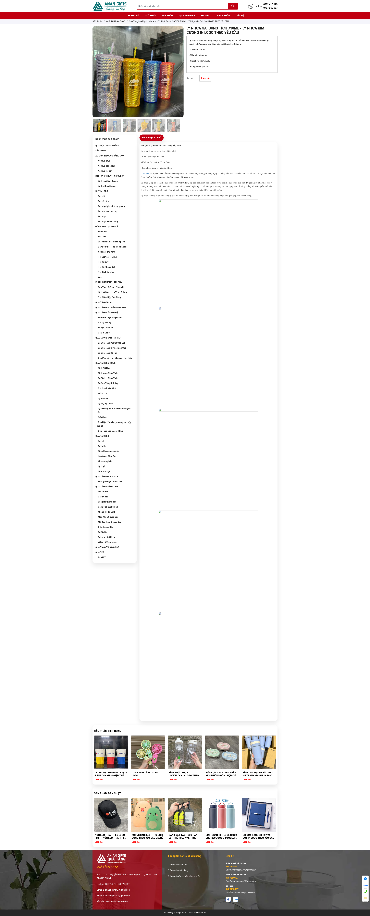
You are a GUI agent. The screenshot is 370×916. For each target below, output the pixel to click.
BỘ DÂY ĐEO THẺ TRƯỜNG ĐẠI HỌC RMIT (220, 836)
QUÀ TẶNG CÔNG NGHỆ (106, 312)
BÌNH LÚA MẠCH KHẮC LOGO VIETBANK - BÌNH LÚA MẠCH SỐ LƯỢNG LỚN (184, 774)
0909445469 (231, 889)
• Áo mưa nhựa (103, 161)
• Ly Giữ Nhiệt (103, 398)
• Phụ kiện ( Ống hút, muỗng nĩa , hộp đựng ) (114, 424)
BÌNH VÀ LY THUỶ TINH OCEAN (109, 176)
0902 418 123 (270, 4)
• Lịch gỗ (101, 466)
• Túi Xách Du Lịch (105, 272)
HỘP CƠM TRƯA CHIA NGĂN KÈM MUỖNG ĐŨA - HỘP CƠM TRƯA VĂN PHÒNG (148, 774)
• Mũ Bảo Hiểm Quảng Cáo (109, 522)
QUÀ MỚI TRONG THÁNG (107, 145)
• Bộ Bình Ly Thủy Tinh (107, 378)
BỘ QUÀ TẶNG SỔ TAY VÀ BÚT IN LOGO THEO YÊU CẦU (184, 836)
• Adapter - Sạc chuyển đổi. (110, 317)
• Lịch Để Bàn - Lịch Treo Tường (112, 292)
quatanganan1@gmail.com (117, 890)
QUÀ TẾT (99, 552)
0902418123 (231, 866)
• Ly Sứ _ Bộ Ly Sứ (105, 403)
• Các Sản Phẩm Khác (107, 388)
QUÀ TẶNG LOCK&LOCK (106, 476)
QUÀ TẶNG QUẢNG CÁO (106, 486)
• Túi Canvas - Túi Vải (107, 257)
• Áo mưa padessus (106, 166)
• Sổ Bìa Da (102, 532)
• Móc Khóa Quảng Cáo (108, 517)
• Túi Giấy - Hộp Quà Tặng (109, 297)
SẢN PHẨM (100, 151)
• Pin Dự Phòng (104, 322)
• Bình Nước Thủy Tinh (107, 373)
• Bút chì (101, 196)
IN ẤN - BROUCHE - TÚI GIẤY (108, 282)
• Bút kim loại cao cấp (107, 211)
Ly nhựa (145, 173)
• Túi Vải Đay (102, 262)
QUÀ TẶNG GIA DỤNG (105, 363)
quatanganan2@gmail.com (117, 895)
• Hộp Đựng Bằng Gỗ (106, 456)
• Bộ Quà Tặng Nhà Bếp (107, 383)
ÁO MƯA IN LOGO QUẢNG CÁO (109, 156)
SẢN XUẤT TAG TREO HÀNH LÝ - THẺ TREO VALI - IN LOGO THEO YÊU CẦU (110, 836)
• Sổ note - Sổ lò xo (106, 537)
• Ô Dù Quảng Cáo (105, 527)
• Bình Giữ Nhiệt (104, 368)
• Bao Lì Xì (101, 557)
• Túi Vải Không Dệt (106, 267)
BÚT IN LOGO (101, 191)
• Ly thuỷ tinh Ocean (106, 186)
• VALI (99, 277)
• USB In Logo (103, 333)
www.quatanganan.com (117, 901)
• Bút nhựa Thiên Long (107, 221)
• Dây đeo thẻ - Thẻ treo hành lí (111, 247)
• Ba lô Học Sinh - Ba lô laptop (111, 242)
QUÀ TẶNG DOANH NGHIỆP (108, 338)
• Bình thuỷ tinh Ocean (107, 181)
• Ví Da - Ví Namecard (107, 542)
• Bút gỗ (100, 441)
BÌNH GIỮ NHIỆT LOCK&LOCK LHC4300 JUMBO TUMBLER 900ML (147, 836)
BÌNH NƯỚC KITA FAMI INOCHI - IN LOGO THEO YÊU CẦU (221, 774)
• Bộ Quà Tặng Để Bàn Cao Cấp (111, 343)
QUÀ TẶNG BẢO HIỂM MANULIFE (110, 307)
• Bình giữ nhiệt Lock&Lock (109, 481)
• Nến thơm (102, 417)
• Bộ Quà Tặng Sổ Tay (107, 353)
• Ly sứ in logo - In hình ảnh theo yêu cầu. (114, 410)
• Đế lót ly (101, 446)
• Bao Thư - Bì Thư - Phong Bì (110, 287)
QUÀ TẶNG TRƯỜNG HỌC (107, 547)
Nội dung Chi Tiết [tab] (151, 137)
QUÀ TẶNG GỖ (102, 436)
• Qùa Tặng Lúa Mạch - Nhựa (110, 431)
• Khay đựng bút (104, 461)
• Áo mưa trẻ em (104, 171)
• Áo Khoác (102, 231)
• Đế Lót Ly (102, 393)
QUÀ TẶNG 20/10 (103, 302)
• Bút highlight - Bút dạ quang (111, 206)
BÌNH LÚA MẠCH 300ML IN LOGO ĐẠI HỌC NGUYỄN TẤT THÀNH (258, 774)
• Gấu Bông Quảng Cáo (107, 507)
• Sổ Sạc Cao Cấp (105, 328)
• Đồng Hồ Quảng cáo (106, 502)
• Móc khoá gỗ (103, 471)
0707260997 (231, 877)
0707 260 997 (270, 8)
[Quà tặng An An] (109, 6)
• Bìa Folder (102, 492)
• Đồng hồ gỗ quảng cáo (108, 451)
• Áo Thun (101, 237)
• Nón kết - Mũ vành (106, 252)
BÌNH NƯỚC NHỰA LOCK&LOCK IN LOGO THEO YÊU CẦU (110, 774)
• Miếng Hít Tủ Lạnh (106, 512)
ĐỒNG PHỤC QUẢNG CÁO (107, 226)
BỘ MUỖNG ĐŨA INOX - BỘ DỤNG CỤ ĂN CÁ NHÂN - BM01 (257, 836)
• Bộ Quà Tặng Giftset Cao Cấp (111, 348)
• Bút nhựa (101, 216)
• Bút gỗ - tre (103, 201)
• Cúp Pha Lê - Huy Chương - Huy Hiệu (114, 358)
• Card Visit (102, 497)
